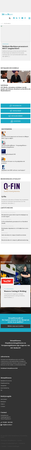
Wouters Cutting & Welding (15, 291)
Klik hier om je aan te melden (15, 326)
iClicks (2, 437)
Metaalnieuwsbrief (17, 116)
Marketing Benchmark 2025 (8, 154)
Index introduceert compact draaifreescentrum (13, 235)
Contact (3, 406)
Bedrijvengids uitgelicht (11, 179)
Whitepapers (6, 129)
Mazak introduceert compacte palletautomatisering (14, 240)
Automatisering (5, 388)
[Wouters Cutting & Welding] (7, 281)
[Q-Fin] (11, 194)
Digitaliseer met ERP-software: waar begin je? (13, 170)
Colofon (19, 440)
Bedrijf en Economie (7, 226)
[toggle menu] (28, 18)
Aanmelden (4, 399)
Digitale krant (17, 110)
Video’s (3, 404)
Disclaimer (22, 443)
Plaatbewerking (6, 219)
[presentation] (26, 261)
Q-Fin (3, 196)
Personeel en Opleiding (8, 212)
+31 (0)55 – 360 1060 (7, 422)
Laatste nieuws (7, 208)
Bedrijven (3, 401)
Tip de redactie (17, 105)
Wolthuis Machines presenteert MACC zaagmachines (15, 47)
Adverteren (17, 121)
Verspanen (5, 44)
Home (2, 23)
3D (1, 390)
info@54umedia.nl (7, 424)
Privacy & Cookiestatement (9, 443)
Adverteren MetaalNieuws (8, 440)
